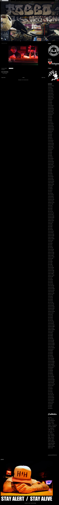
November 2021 (50, 128)
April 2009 (49, 355)
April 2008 (49, 373)
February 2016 (50, 231)
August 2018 (50, 185)
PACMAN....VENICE (51, 440)
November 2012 (50, 290)
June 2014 (49, 261)
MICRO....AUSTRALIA (51, 435)
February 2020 (50, 158)
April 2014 (49, 264)
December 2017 (50, 197)
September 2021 (50, 129)
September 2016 (50, 220)
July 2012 (49, 296)
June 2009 (49, 352)
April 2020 (49, 155)
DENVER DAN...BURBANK (52, 426)
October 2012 (50, 291)
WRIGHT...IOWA (50, 447)
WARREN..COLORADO (51, 446)
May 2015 (49, 244)
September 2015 (50, 238)
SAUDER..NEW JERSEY (51, 443)
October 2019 (50, 164)
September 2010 (50, 329)
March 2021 (50, 138)
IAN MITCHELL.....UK (51, 431)
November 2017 (50, 199)
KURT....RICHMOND (51, 434)
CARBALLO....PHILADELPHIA (52, 425)
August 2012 (50, 294)
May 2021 (49, 135)
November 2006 (50, 399)
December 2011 (50, 306)
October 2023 (50, 96)
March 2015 (50, 247)
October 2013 (50, 273)
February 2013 (50, 285)
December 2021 (50, 126)
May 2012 (49, 299)
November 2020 (50, 144)
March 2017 (50, 211)
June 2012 (49, 297)
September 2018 (50, 184)
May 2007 (49, 390)
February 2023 (50, 105)
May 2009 (49, 353)
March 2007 (50, 393)
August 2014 (50, 258)
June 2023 (49, 102)
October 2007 (50, 382)
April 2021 (49, 137)
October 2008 (50, 364)
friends (4, 69)
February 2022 (50, 123)
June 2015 (49, 243)
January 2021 (50, 141)
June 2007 (49, 388)
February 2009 (50, 358)
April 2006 (49, 408)
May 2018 (49, 190)
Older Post (43, 77)
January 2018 (50, 196)
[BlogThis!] (10, 68)
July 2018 (49, 187)
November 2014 (50, 253)
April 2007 (49, 391)
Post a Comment (5, 73)
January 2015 (50, 250)
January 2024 (50, 93)
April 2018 (49, 191)
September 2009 (50, 347)
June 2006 (49, 405)
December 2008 (50, 361)
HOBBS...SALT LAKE (51, 429)
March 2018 (50, 193)
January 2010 (50, 341)
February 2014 (50, 267)
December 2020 (50, 143)
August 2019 (50, 167)
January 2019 (50, 178)
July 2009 (49, 350)
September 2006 (50, 402)
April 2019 (49, 173)
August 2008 (50, 367)
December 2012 (50, 288)
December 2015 (50, 234)
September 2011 (50, 311)
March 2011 (49, 320)
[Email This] (9, 68)
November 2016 (50, 217)
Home (23, 77)
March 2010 (50, 338)
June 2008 (49, 370)
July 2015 (49, 241)
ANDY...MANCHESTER (51, 420)
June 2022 (49, 117)
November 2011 (50, 308)
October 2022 (50, 111)
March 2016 (50, 229)
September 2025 (50, 85)
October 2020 (50, 146)
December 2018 (50, 179)
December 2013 (50, 270)
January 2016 (50, 232)
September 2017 (50, 202)
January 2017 (50, 214)
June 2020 (49, 152)
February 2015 (50, 249)
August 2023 (50, 99)
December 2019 (50, 161)
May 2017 (49, 208)
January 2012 (50, 305)
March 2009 (50, 356)
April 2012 (49, 300)
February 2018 (50, 194)
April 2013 (49, 282)
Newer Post (3, 77)
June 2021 (49, 134)
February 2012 (50, 303)
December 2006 (50, 397)
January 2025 (50, 88)
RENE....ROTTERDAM (51, 441)
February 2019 (50, 176)
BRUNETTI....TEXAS (51, 423)
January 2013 (50, 287)
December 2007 (50, 379)
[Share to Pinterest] (12, 68)
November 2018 (50, 181)
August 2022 (50, 114)
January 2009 (50, 359)
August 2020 (50, 149)
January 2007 (50, 396)
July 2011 (49, 314)
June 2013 (49, 279)
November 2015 (50, 235)
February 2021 (50, 140)
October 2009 (50, 346)
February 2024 (50, 91)
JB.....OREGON (50, 432)
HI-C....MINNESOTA (51, 428)
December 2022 (50, 108)
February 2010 (50, 340)
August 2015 (50, 240)
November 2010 (50, 326)
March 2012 (50, 302)
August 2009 (50, 349)
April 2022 (49, 120)
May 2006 (49, 406)
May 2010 (49, 335)
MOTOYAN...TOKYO (51, 438)
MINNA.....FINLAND (51, 437)
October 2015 (50, 237)
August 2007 (50, 385)
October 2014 (50, 255)
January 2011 (50, 323)
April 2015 (49, 246)
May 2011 (49, 317)
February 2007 (50, 394)
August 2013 (50, 276)
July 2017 (49, 205)
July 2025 (49, 87)
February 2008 (50, 376)
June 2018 (49, 188)
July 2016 (49, 223)
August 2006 (50, 403)
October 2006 (50, 400)
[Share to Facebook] (11, 68)
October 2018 (50, 182)
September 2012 (50, 293)
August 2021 (50, 131)
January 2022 (50, 125)
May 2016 (49, 226)
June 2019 (49, 170)
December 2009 (50, 343)
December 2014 (50, 252)
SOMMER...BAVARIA (51, 444)
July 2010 (49, 332)
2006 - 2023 (50, 417)
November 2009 (50, 344)
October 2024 (50, 90)
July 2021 (49, 132)
